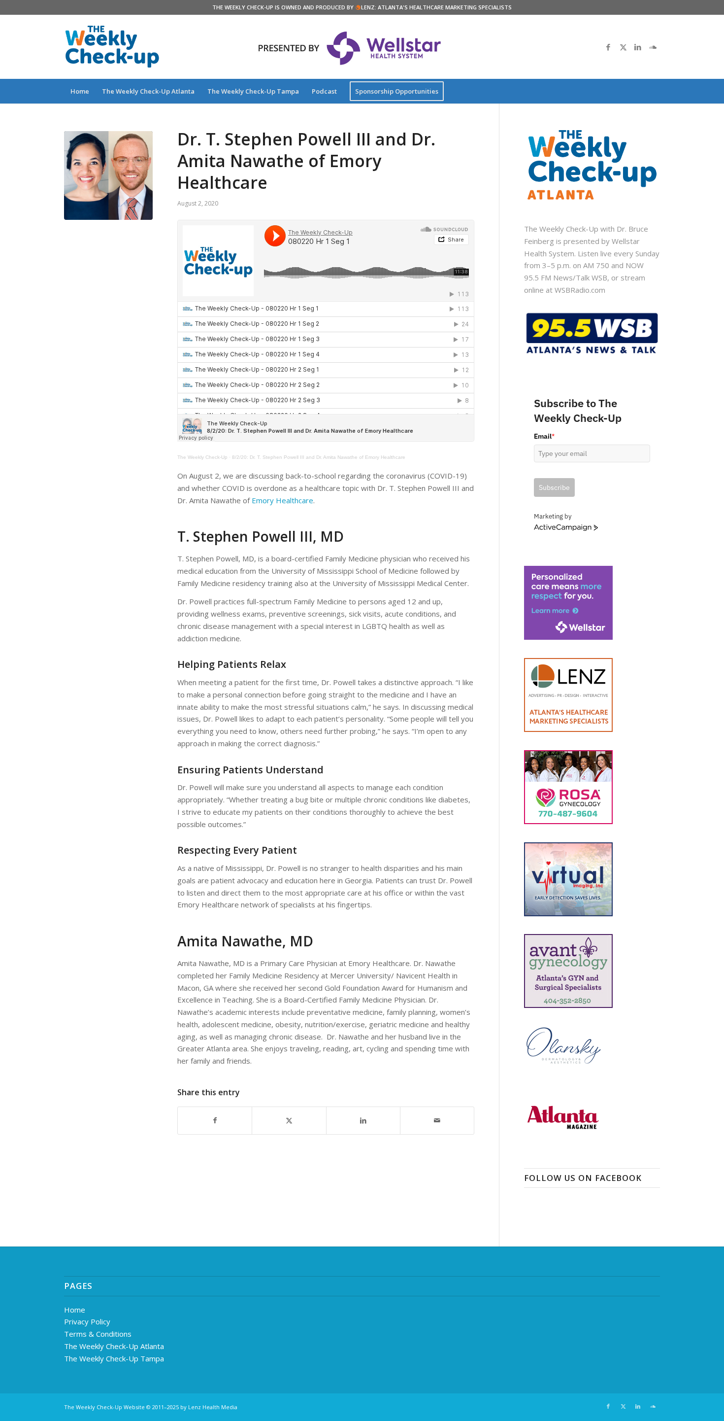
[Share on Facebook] (215, 1120)
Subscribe (554, 487)
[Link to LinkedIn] (637, 46)
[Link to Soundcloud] (652, 46)
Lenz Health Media (212, 1407)
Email (544, 436)
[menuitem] (80, 91)
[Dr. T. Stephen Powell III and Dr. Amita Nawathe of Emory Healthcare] (108, 175)
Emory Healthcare (282, 500)
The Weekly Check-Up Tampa (114, 1358)
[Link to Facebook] (608, 46)
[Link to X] (623, 46)
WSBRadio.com (580, 290)
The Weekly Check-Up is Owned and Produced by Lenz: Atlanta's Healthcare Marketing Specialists (362, 7)
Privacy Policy (87, 1321)
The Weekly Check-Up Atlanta (114, 1346)
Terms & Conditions (98, 1334)
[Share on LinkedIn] (363, 1120)
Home (74, 1310)
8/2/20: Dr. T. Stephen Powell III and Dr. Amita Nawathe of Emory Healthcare (318, 457)
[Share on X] (289, 1120)
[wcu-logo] (112, 47)
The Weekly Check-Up (202, 457)
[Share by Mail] (437, 1120)
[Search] (653, 91)
